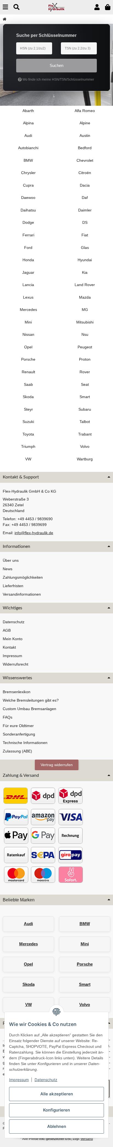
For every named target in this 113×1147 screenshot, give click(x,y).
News (7, 569)
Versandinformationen (22, 594)
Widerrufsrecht (15, 664)
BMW (85, 923)
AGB (7, 630)
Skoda (28, 984)
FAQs (7, 717)
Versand (87, 1139)
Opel (28, 964)
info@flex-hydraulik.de (34, 533)
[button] (97, 7)
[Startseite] (4, 19)
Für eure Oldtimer (18, 726)
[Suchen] (16, 7)
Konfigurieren (56, 1110)
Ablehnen (56, 1126)
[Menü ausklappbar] (5, 7)
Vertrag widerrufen (57, 765)
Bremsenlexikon (16, 692)
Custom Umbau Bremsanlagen (29, 709)
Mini (85, 944)
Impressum (19, 1079)
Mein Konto (12, 639)
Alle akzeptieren (56, 1093)
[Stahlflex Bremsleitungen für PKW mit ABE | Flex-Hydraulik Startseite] (57, 7)
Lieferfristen (13, 586)
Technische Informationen (25, 742)
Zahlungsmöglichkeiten (23, 577)
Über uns (11, 560)
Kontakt (9, 647)
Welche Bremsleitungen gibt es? (31, 700)
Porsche (85, 964)
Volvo (84, 1004)
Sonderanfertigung (19, 734)
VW (28, 1004)
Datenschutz (46, 1079)
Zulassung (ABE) (17, 751)
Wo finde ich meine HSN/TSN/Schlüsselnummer (58, 79)
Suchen (56, 65)
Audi (28, 923)
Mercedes (28, 944)
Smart (85, 984)
